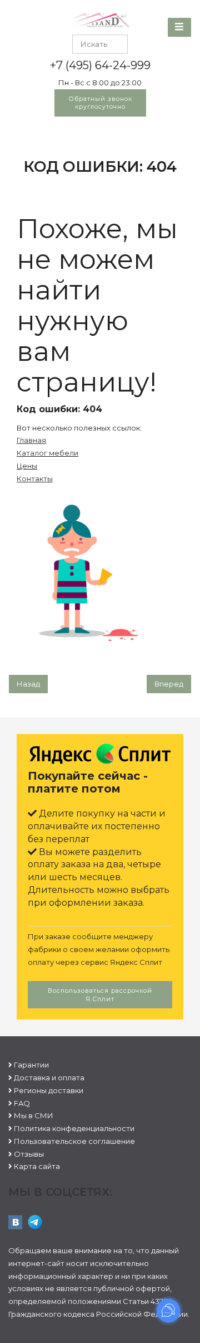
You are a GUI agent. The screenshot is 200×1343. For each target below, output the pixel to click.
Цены (27, 465)
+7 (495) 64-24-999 (100, 65)
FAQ (22, 1103)
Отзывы (29, 1153)
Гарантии (31, 1064)
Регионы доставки (48, 1090)
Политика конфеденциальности (74, 1128)
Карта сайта (37, 1166)
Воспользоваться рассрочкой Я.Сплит (100, 995)
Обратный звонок (100, 102)
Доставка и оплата (49, 1077)
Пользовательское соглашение (74, 1141)
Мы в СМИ (33, 1115)
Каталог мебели (47, 452)
